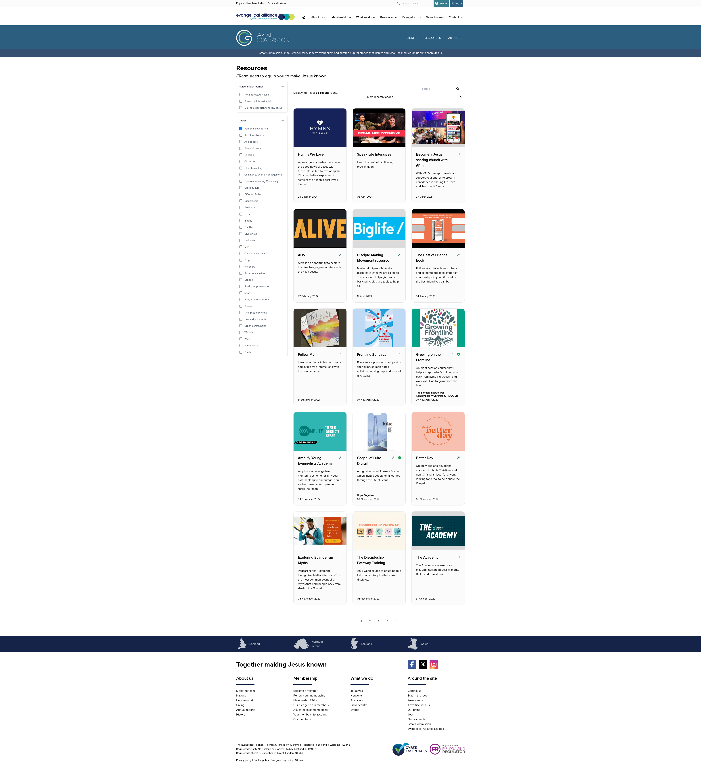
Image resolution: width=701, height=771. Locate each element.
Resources (387, 17)
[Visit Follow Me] (319, 328)
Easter (248, 214)
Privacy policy (244, 760)
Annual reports (245, 710)
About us (317, 17)
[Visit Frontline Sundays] (378, 328)
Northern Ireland (256, 3)
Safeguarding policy (282, 760)
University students (255, 319)
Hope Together (365, 495)
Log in (458, 3)
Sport (247, 293)
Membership (340, 17)
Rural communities (254, 273)
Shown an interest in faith (258, 101)
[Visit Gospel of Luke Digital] (378, 431)
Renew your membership (309, 695)
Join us (443, 3)
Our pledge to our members (311, 705)
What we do (364, 17)
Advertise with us (419, 705)
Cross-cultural (252, 188)
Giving (240, 705)
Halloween (250, 240)
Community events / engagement (263, 174)
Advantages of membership (310, 710)
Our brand (414, 710)
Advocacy (356, 700)
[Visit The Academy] (437, 530)
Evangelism (410, 17)
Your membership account (310, 714)
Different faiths (252, 194)
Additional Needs (254, 135)
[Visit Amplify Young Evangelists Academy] (319, 431)
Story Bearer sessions (256, 299)
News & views (435, 17)
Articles (454, 38)
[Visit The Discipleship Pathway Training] (378, 530)
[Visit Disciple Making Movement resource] (378, 228)
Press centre (415, 700)
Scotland (273, 3)
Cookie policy (261, 760)
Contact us (456, 17)
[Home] (306, 17)
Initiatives (356, 691)
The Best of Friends (255, 312)
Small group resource (256, 286)
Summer (249, 306)
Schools (248, 280)
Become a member (305, 691)
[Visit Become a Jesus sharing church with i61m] (437, 127)
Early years (250, 207)
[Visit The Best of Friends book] (437, 228)
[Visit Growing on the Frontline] (437, 328)
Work (247, 339)
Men (246, 247)
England (240, 3)
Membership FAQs (305, 700)
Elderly (248, 220)
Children (249, 155)
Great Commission (419, 724)
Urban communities (255, 326)
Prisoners (249, 266)
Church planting (253, 168)
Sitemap (299, 760)
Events (354, 710)
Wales (283, 3)
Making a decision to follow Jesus (263, 108)
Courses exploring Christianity (261, 181)
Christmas (250, 161)
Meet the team (245, 691)
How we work (245, 700)
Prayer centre (358, 705)
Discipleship (251, 201)
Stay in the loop (418, 695)
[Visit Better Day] (437, 431)
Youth (247, 352)
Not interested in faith (256, 94)
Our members (302, 719)
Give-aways (250, 234)
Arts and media (252, 148)
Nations (241, 695)
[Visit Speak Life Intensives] (378, 127)
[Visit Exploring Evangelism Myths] (319, 530)
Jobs (411, 714)
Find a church (416, 719)
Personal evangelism (256, 128)
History (240, 714)
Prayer (248, 260)
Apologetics (251, 142)
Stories (411, 38)
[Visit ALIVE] (319, 228)
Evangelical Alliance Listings (426, 729)
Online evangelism (254, 253)
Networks (356, 695)
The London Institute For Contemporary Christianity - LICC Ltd (437, 394)
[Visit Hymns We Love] (319, 127)
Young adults (251, 345)
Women (248, 332)
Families (249, 227)
